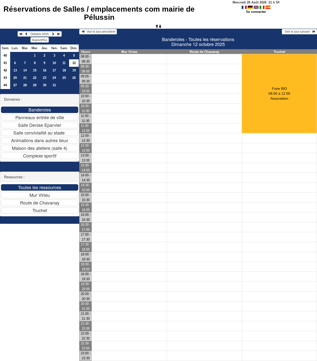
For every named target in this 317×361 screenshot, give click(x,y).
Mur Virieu (129, 52)
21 (25, 78)
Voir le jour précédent (99, 31)
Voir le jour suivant (298, 31)
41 (5, 63)
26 (74, 78)
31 (54, 85)
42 (5, 70)
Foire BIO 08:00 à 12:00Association (279, 93)
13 (15, 70)
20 (15, 78)
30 (44, 85)
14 (25, 70)
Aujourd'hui (39, 40)
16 (44, 70)
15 (34, 70)
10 (54, 63)
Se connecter (256, 12)
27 (15, 85)
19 (74, 70)
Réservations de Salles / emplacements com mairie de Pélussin (99, 13)
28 (25, 85)
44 (5, 85)
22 (34, 78)
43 (5, 78)
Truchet (279, 52)
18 (64, 70)
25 (64, 78)
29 (34, 85)
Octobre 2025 (39, 34)
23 (44, 78)
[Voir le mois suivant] (53, 34)
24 (54, 78)
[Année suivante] (59, 34)
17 (54, 70)
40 (5, 55)
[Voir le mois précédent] (26, 34)
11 (64, 63)
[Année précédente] (21, 34)
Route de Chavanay (204, 52)
